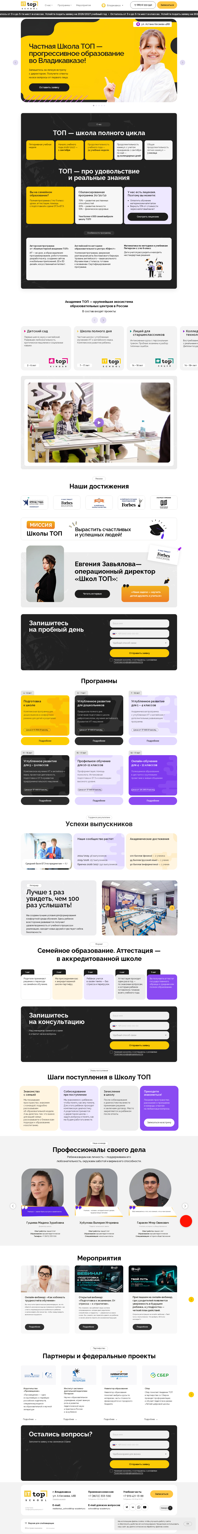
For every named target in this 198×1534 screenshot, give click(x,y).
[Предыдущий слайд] (15, 62)
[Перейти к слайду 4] (101, 105)
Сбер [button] (147, 1388)
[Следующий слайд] (182, 62)
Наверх (164, 1508)
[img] (163, 554)
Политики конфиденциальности (128, 662)
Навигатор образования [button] (116, 1388)
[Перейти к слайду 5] (104, 105)
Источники (50, 1528)
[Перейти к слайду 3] (99, 105)
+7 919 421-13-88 (133, 1496)
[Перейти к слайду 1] (93, 105)
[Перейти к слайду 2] (96, 105)
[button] (167, 5)
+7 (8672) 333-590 (49, 1236)
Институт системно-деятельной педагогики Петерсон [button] (75, 1391)
